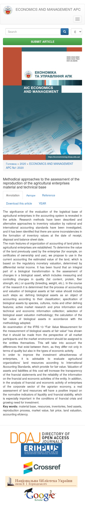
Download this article (19, 203)
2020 (23, 164)
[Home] (8, 10)
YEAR (42, 203)
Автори (30, 195)
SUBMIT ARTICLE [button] (42, 42)
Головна (11, 164)
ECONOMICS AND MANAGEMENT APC (48, 9)
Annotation (13, 195)
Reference (48, 195)
